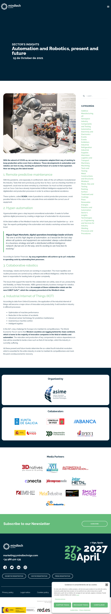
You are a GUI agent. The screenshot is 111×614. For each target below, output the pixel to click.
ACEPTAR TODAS (62, 605)
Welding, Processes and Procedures (87, 231)
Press (83, 200)
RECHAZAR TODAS (81, 605)
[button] (107, 585)
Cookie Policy (74, 610)
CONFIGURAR (99, 605)
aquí (77, 595)
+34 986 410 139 (12, 559)
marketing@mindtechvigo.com (20, 555)
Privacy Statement (84, 610)
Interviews (85, 155)
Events (84, 137)
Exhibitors (85, 142)
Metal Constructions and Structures (87, 176)
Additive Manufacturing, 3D (87, 113)
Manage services (60, 599)
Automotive (86, 129)
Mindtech (85, 181)
